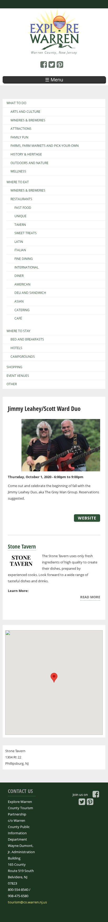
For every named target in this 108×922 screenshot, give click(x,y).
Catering (22, 310)
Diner (19, 276)
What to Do (16, 103)
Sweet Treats (25, 233)
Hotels (16, 348)
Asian (19, 301)
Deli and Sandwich (30, 293)
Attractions (20, 129)
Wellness (18, 171)
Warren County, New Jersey (54, 52)
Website (87, 518)
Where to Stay (18, 331)
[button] (54, 678)
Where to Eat (18, 182)
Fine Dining (23, 259)
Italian (20, 250)
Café (18, 318)
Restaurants (21, 199)
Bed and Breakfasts (27, 339)
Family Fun (19, 137)
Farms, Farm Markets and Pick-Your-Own (44, 146)
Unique (20, 216)
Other (12, 384)
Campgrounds (22, 357)
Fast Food (22, 208)
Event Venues (18, 376)
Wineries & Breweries (27, 120)
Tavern (20, 225)
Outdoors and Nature (29, 163)
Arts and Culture (25, 112)
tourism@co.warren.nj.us (27, 902)
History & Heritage (26, 154)
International (26, 267)
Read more (90, 598)
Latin (18, 242)
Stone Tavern (22, 546)
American (22, 284)
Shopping (14, 367)
